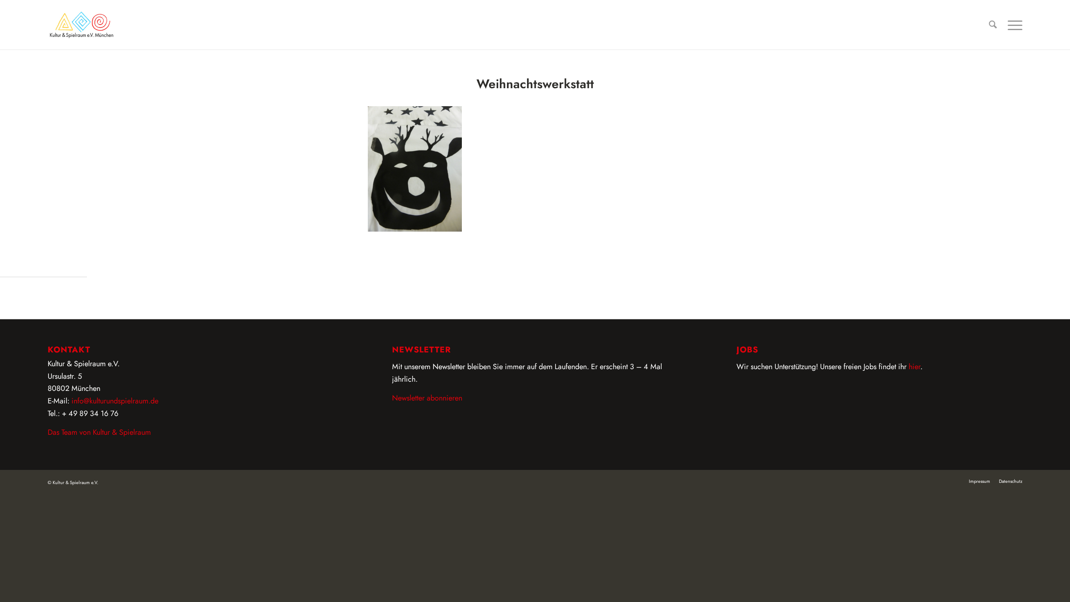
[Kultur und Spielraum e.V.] (81, 24)
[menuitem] (992, 24)
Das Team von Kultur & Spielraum (99, 432)
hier (914, 366)
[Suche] (992, 24)
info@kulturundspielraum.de (114, 400)
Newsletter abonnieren (427, 398)
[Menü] (1012, 24)
